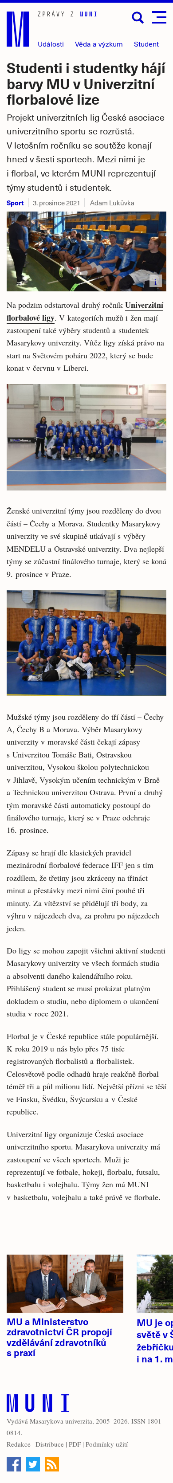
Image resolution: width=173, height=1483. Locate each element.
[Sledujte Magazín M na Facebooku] (14, 1464)
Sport (15, 202)
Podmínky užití (107, 1444)
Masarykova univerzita (61, 1420)
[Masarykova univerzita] (38, 1405)
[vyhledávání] (138, 18)
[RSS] (52, 1464)
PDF (75, 1444)
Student (146, 43)
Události (51, 43)
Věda (99, 43)
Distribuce (49, 1444)
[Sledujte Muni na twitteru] (33, 1464)
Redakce (19, 1444)
